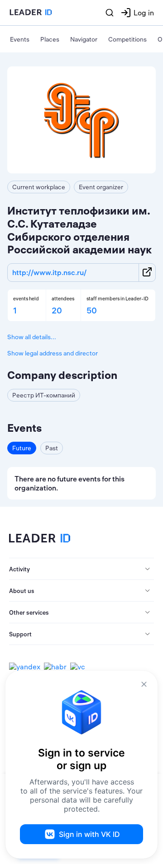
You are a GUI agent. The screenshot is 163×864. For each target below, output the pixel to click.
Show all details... (31, 337)
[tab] (81, 569)
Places (49, 39)
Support (20, 634)
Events (19, 39)
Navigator (83, 39)
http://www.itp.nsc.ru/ (49, 272)
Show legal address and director (52, 353)
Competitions (127, 39)
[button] (81, 569)
